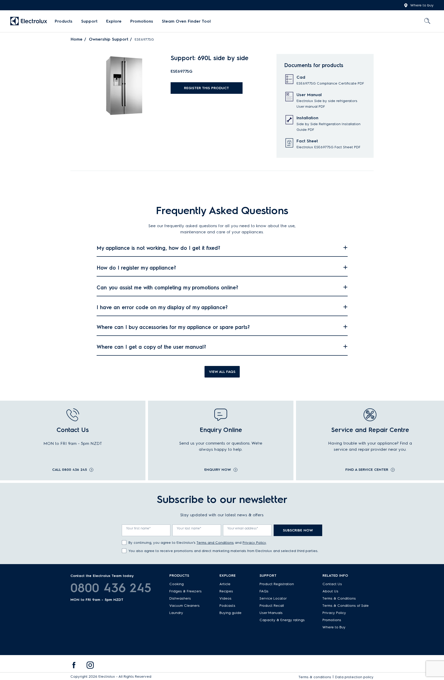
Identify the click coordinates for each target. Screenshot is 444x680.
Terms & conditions (315, 677)
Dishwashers (180, 598)
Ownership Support (108, 39)
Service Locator (273, 598)
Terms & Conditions (339, 598)
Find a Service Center (366, 470)
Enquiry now (217, 470)
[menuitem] (63, 21)
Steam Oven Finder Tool (186, 21)
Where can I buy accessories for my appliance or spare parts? (173, 327)
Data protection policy (354, 677)
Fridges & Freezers (185, 591)
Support (89, 21)
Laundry (176, 613)
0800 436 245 (110, 587)
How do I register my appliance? (136, 267)
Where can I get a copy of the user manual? (151, 347)
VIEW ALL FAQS (222, 372)
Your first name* (138, 528)
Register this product (206, 88)
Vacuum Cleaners (184, 605)
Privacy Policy (254, 542)
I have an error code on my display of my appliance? (162, 307)
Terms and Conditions (215, 542)
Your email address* (242, 528)
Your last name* (189, 528)
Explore (114, 21)
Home (76, 39)
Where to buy (422, 5)
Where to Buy (334, 627)
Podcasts (227, 605)
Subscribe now (298, 530)
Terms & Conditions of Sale (345, 605)
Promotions (141, 21)
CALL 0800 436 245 (69, 470)
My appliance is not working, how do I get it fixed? (158, 248)
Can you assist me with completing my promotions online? (167, 287)
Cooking (176, 584)
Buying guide (230, 613)
